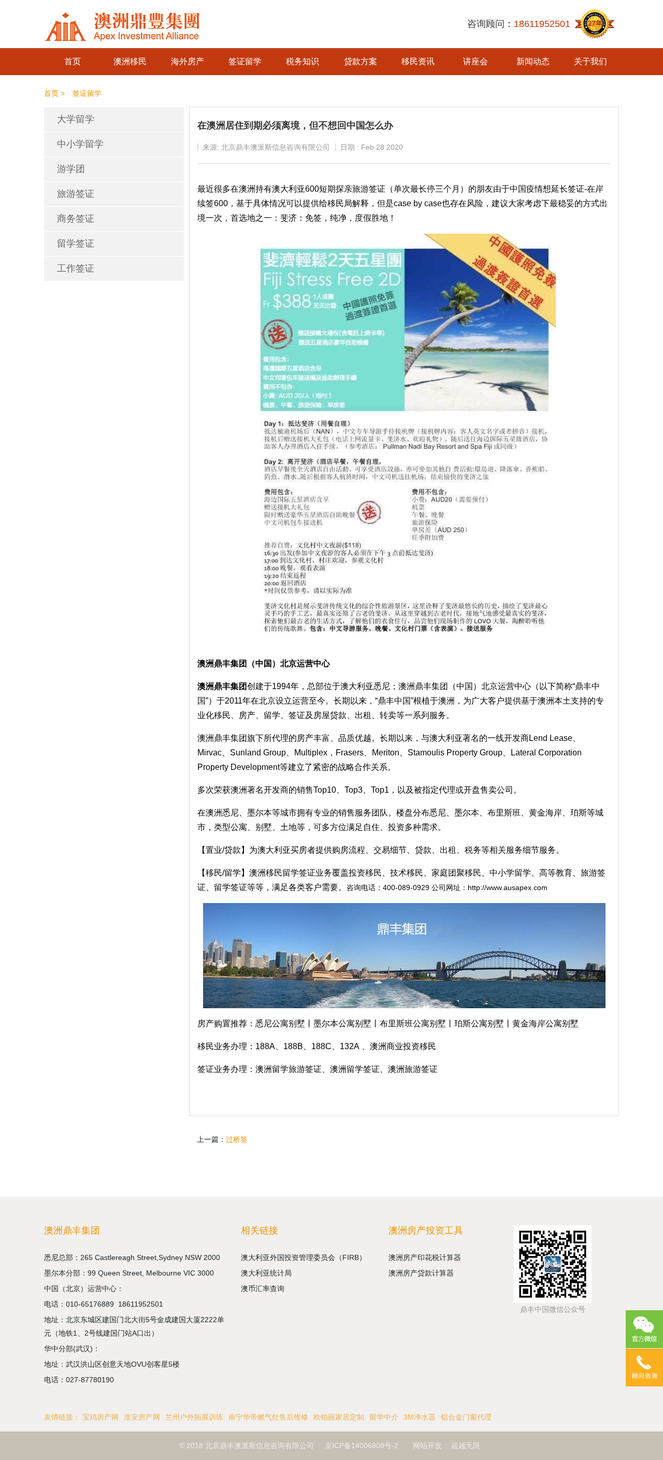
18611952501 (141, 1304)
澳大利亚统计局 (266, 1273)
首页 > (54, 93)
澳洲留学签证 (355, 1069)
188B (293, 1046)
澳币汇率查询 (262, 1288)
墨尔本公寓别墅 (342, 1023)
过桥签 (237, 1139)
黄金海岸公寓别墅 (545, 1023)
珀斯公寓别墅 (479, 1023)
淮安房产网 (142, 1417)
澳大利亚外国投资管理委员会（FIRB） (303, 1257)
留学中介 (383, 1417)
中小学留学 (80, 144)
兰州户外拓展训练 (194, 1417)
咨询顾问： (518, 24)
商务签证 (75, 218)
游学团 (71, 169)
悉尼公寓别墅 (280, 1023)
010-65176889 (92, 1304)
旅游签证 (75, 194)
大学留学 (75, 119)
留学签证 (75, 243)
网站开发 (427, 1445)
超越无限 (465, 1445)
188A (265, 1046)
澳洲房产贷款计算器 (421, 1273)
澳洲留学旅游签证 (288, 1069)
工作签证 (75, 268)
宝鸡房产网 (100, 1417)
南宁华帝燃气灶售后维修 (268, 1417)
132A (349, 1046)
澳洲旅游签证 (413, 1069)
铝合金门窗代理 (466, 1417)
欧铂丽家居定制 (338, 1417)
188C (321, 1046)
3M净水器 (419, 1417)
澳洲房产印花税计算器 (424, 1257)
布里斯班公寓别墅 (413, 1023)
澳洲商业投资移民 (403, 1046)
